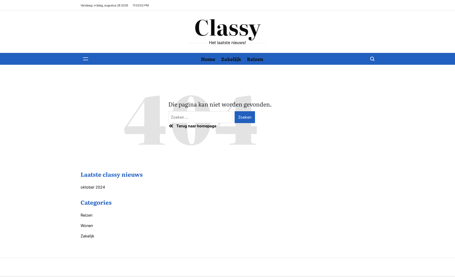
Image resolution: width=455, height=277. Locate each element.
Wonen (87, 225)
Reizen (255, 58)
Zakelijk (231, 58)
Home (208, 58)
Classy (227, 26)
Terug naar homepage (196, 126)
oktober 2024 (93, 187)
